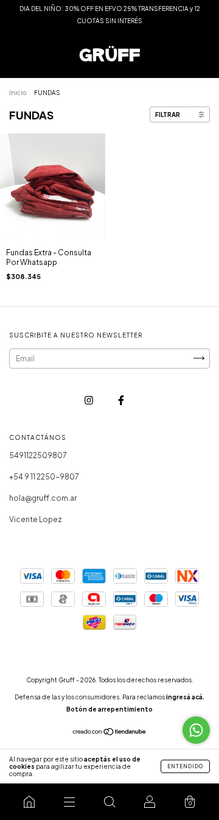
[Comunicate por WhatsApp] (196, 730)
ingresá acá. (185, 697)
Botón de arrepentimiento (109, 709)
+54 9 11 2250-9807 (44, 476)
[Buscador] (109, 802)
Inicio (17, 92)
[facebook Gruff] (121, 400)
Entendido (185, 766)
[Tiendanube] (110, 733)
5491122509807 (38, 455)
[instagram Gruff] (89, 400)
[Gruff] (29, 802)
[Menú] (69, 802)
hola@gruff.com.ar (43, 498)
